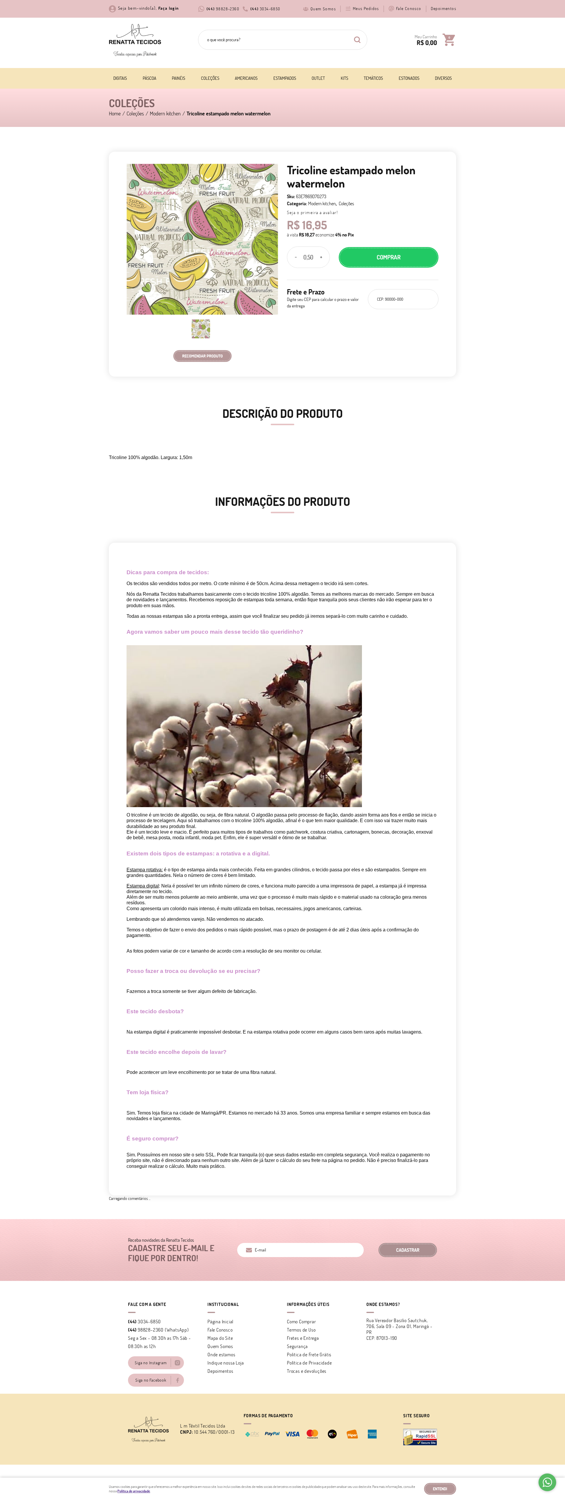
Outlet (318, 78)
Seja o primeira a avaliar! (312, 212)
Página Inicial (220, 1321)
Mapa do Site (220, 1338)
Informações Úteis (308, 1304)
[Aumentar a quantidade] (321, 257)
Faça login (168, 8)
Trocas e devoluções (306, 1371)
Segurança (297, 1346)
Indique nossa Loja (225, 1363)
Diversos (443, 78)
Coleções (210, 78)
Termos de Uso (301, 1330)
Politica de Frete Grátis (309, 1354)
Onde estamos (221, 1354)
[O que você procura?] (357, 40)
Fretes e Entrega (303, 1338)
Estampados (284, 78)
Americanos (246, 78)
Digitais (120, 78)
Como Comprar (301, 1321)
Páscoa (149, 78)
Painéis (178, 78)
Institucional (223, 1304)
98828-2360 (223, 8)
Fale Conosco (408, 8)
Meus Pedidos (366, 8)
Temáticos (373, 78)
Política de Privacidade (309, 1363)
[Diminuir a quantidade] (295, 257)
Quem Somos (323, 8)
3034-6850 (265, 8)
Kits (344, 78)
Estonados (409, 78)
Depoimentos (443, 8)
